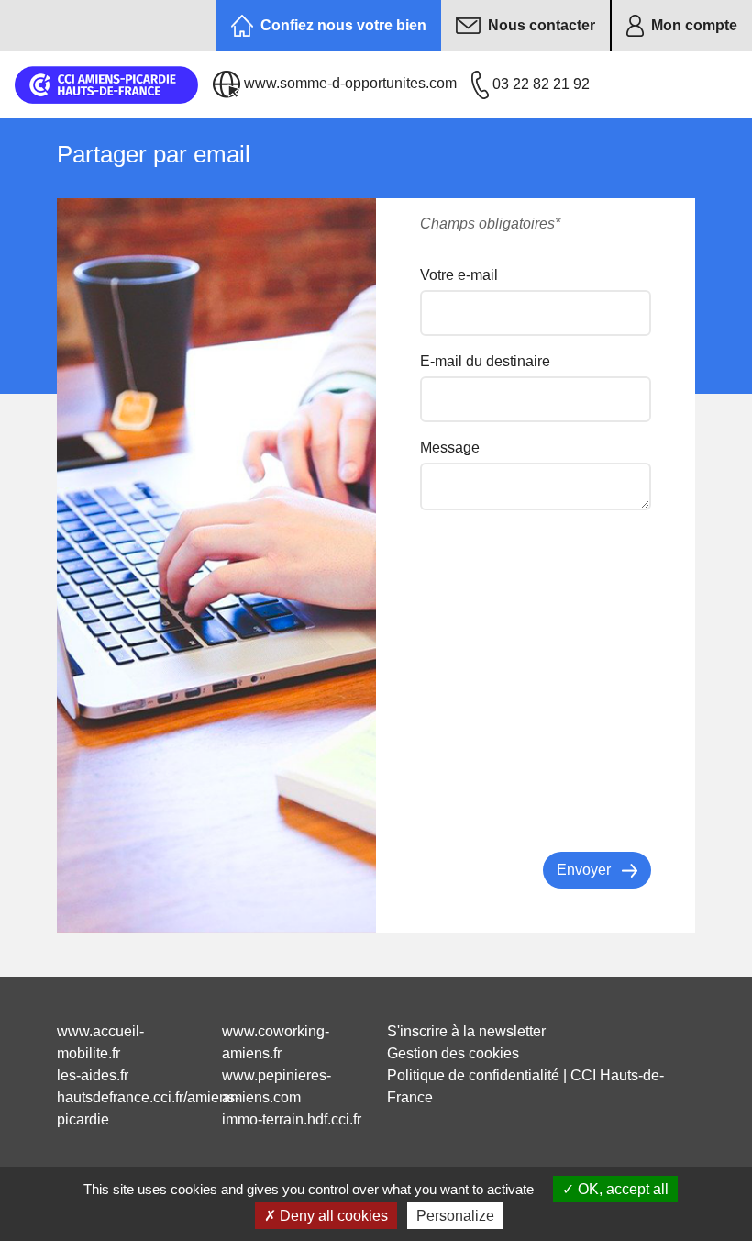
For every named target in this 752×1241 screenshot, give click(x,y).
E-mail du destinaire (485, 361)
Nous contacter (541, 25)
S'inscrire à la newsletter (466, 1031)
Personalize (455, 1216)
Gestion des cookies (453, 1053)
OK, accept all (621, 1189)
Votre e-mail (459, 275)
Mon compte (694, 25)
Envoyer (585, 870)
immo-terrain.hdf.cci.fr (291, 1119)
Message (450, 447)
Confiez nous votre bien (343, 25)
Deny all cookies (332, 1216)
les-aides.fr (92, 1075)
